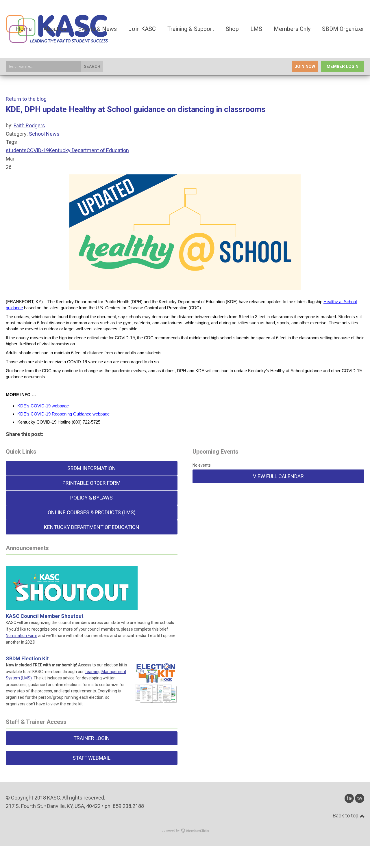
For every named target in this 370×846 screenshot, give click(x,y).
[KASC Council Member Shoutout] (72, 603)
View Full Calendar (278, 476)
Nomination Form (21, 635)
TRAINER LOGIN (91, 738)
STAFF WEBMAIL (91, 758)
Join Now (305, 66)
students (16, 150)
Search (92, 66)
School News (44, 134)
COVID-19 (38, 150)
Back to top (346, 816)
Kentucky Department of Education (89, 150)
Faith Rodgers (29, 125)
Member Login (342, 66)
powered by (171, 830)
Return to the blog (26, 99)
